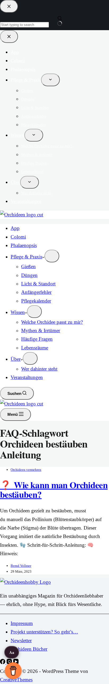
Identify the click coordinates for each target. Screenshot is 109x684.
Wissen (18, 312)
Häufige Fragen (37, 339)
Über (16, 359)
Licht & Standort (38, 283)
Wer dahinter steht (39, 369)
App (15, 228)
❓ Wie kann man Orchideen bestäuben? (54, 489)
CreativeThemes (16, 679)
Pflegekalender (36, 301)
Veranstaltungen (27, 377)
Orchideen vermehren (26, 470)
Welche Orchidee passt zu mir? (52, 322)
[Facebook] (3, 662)
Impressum (22, 623)
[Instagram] (10, 662)
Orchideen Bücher (29, 649)
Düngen (29, 275)
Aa (11, 652)
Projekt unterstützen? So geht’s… (44, 632)
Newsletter (21, 640)
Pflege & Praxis (26, 256)
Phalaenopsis (24, 245)
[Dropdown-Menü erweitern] (51, 256)
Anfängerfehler (36, 292)
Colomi (18, 237)
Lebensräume (34, 347)
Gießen (28, 266)
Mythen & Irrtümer (40, 330)
